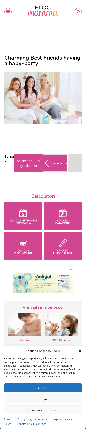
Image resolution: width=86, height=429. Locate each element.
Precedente (58, 163)
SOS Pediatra (61, 340)
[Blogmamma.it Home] (43, 11)
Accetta (43, 388)
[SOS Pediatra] (61, 324)
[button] (80, 351)
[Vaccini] (24, 324)
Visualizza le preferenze (43, 410)
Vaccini (25, 340)
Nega (43, 399)
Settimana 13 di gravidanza (28, 163)
